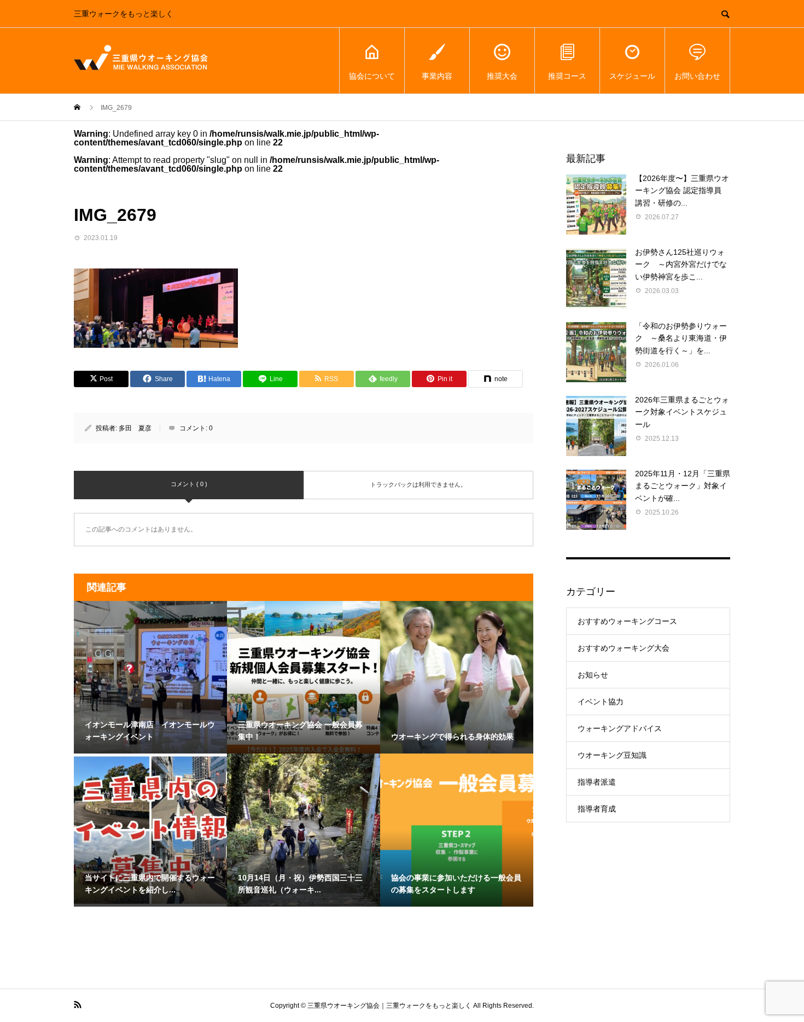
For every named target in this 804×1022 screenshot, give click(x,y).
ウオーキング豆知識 (612, 755)
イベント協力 (601, 701)
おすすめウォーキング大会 (623, 648)
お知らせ (593, 674)
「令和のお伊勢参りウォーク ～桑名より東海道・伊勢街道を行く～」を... (681, 338)
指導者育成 (597, 808)
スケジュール (632, 76)
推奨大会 (502, 76)
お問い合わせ (697, 76)
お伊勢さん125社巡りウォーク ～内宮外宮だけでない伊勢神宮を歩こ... (681, 264)
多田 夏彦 (135, 428)
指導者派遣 (597, 782)
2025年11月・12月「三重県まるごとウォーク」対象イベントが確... (682, 486)
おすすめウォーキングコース (627, 621)
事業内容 (437, 76)
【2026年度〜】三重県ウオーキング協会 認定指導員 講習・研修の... (682, 190)
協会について (372, 76)
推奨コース (567, 76)
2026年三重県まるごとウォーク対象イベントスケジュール (682, 412)
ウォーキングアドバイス (620, 728)
